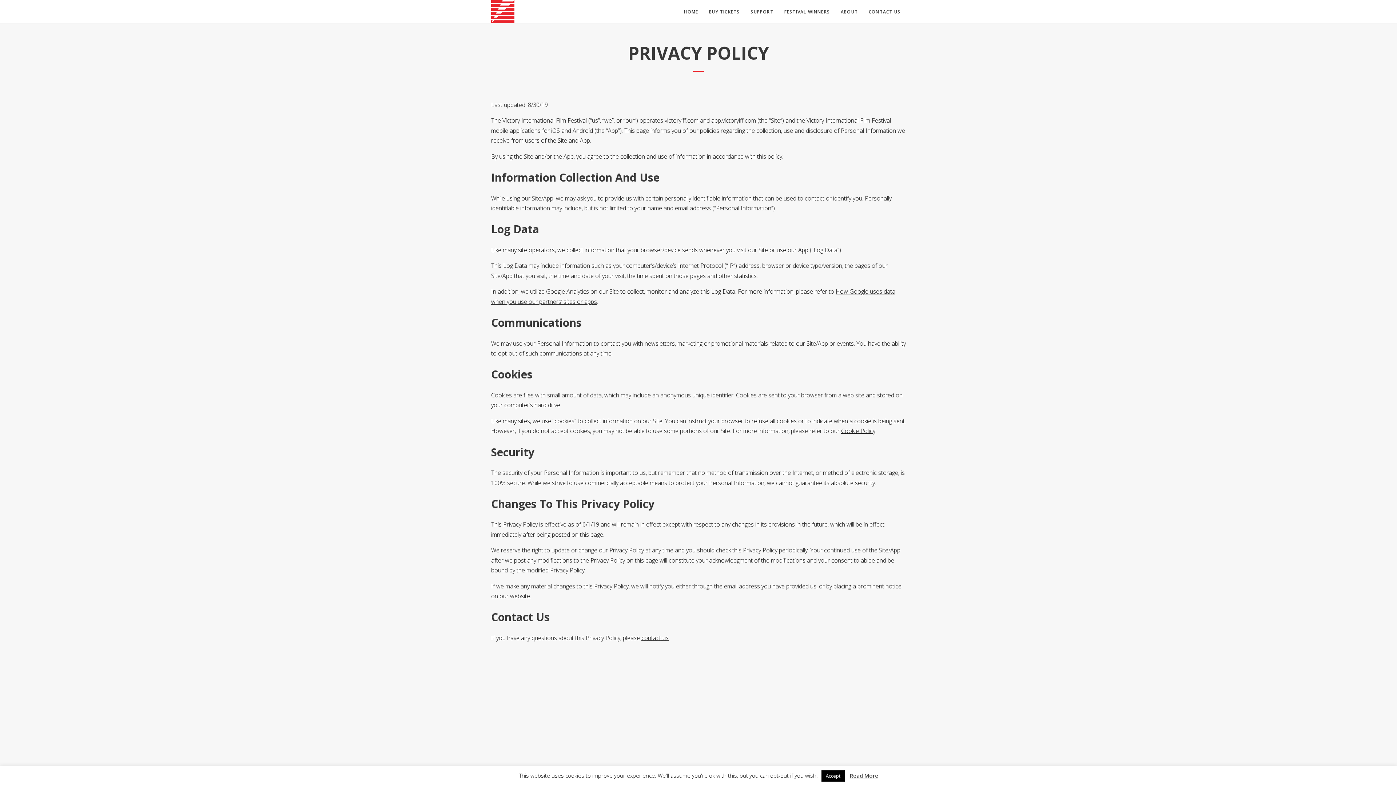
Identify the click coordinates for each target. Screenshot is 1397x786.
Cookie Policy (858, 431)
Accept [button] (833, 776)
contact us (655, 638)
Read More (864, 775)
